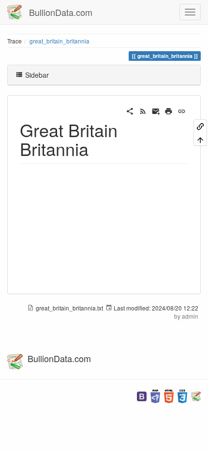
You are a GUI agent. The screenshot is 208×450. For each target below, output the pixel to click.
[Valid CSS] (182, 395)
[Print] (168, 110)
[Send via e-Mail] (156, 110)
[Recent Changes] (143, 110)
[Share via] (130, 110)
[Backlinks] (200, 126)
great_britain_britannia (59, 41)
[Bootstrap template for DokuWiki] (142, 395)
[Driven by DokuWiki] (196, 395)
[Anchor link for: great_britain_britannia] (97, 148)
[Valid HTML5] (169, 395)
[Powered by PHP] (155, 395)
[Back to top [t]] (200, 139)
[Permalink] (182, 110)
